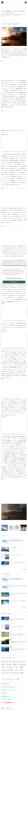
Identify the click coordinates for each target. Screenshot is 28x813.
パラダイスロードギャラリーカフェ (18, 350)
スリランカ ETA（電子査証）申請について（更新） (18, 563)
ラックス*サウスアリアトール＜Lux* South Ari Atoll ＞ (17, 601)
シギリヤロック (7, 222)
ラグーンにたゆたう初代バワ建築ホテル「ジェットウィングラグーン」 (18, 650)
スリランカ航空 (10, 670)
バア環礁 (3, 670)
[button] (26, 2)
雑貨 (3, 661)
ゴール (12, 440)
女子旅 (3, 664)
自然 (10, 661)
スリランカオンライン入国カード (16, 626)
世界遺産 (15, 664)
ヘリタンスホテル (9, 667)
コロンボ (21, 670)
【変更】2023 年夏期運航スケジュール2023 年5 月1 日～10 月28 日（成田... (16, 540)
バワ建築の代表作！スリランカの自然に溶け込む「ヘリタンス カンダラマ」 (18, 642)
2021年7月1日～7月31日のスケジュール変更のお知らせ (18, 586)
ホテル (3, 667)
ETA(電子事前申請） (21, 100)
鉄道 (6, 661)
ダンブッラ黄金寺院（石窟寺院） (12, 170)
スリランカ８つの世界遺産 (18, 168)
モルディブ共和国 (22, 664)
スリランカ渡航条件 (13, 547)
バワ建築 (21, 667)
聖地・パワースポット (17, 661)
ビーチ (16, 667)
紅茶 (24, 661)
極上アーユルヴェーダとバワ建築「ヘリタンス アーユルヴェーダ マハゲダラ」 (18, 635)
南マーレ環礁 (8, 664)
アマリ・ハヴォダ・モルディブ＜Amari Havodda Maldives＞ (18, 594)
